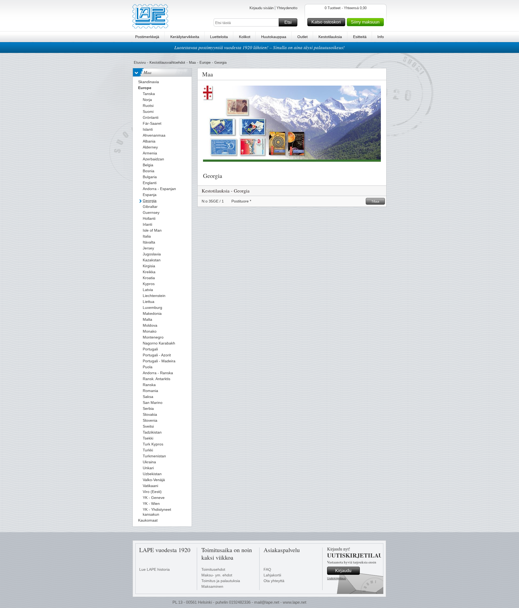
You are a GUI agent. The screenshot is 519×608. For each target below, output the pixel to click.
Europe (205, 62)
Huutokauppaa (273, 37)
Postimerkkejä (147, 37)
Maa (192, 62)
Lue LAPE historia (154, 569)
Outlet (302, 37)
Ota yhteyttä (274, 581)
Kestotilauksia (330, 37)
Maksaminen (212, 586)
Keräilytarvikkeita (184, 37)
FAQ (267, 569)
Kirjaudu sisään (261, 8)
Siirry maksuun (365, 22)
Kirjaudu (343, 570)
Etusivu (140, 62)
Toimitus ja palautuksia (220, 581)
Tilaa (375, 201)
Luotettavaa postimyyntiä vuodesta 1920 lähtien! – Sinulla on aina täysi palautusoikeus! (259, 47)
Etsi (288, 22)
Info (380, 37)
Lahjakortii (272, 575)
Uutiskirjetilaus (336, 578)
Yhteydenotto (287, 8)
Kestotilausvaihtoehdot (167, 62)
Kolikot (244, 37)
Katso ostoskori (326, 22)
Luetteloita (219, 37)
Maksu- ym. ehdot (216, 575)
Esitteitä (360, 37)
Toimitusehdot (213, 569)
